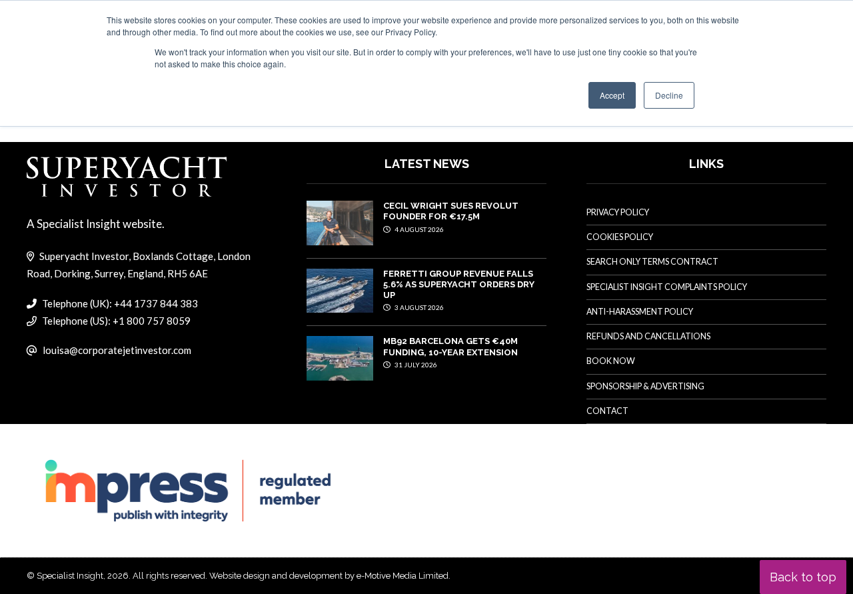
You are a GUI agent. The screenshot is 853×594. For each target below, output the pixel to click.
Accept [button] (612, 95)
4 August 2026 (418, 229)
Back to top (803, 577)
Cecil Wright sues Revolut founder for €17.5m (450, 211)
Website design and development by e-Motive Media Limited (328, 576)
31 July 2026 (415, 365)
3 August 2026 (418, 307)
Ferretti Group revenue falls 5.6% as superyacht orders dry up (458, 285)
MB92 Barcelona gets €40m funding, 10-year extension (450, 346)
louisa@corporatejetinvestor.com (117, 350)
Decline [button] (669, 95)
